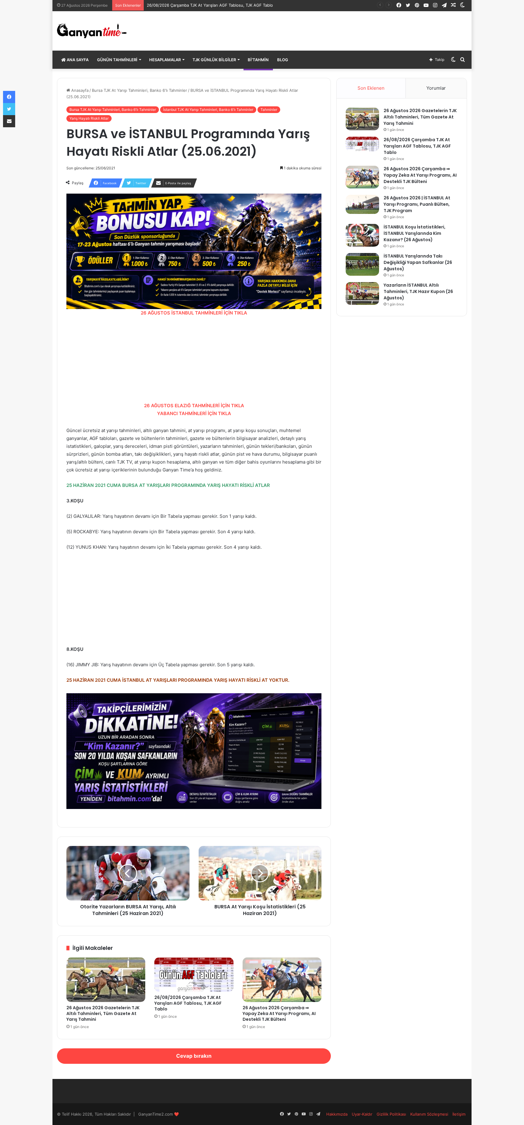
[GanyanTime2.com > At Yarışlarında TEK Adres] (92, 30)
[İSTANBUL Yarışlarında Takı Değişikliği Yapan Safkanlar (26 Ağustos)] (362, 264)
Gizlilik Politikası (391, 1114)
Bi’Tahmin (258, 59)
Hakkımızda (337, 1114)
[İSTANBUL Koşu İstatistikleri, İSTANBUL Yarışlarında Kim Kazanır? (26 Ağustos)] (362, 235)
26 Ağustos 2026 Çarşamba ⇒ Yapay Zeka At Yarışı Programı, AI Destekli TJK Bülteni (279, 1013)
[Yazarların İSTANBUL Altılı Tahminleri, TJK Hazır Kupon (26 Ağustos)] (362, 293)
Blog (282, 59)
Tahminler (268, 109)
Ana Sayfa (77, 59)
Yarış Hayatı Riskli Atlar (89, 118)
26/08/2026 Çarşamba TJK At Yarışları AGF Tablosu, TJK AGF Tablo (210, 5)
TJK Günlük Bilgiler (214, 59)
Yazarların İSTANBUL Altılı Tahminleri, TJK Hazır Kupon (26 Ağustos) (418, 291)
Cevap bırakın (194, 1056)
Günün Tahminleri (117, 59)
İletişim (458, 1114)
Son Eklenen (371, 88)
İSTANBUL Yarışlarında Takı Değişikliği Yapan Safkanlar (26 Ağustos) (418, 262)
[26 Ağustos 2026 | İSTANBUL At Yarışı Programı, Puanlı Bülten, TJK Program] (362, 204)
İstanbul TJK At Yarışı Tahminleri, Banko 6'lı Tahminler (208, 109)
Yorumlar (436, 88)
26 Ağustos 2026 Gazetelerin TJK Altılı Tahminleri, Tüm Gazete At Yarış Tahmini (102, 1013)
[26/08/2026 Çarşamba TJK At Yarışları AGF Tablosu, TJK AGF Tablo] (193, 974)
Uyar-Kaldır (362, 1114)
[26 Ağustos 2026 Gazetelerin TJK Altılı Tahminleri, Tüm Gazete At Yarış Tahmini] (106, 979)
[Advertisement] (194, 359)
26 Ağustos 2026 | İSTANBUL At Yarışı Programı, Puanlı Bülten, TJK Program (417, 204)
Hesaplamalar (165, 59)
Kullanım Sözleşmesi (429, 1114)
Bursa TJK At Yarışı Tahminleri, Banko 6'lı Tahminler (139, 90)
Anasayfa (79, 90)
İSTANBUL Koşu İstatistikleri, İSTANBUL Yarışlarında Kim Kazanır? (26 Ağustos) (414, 233)
